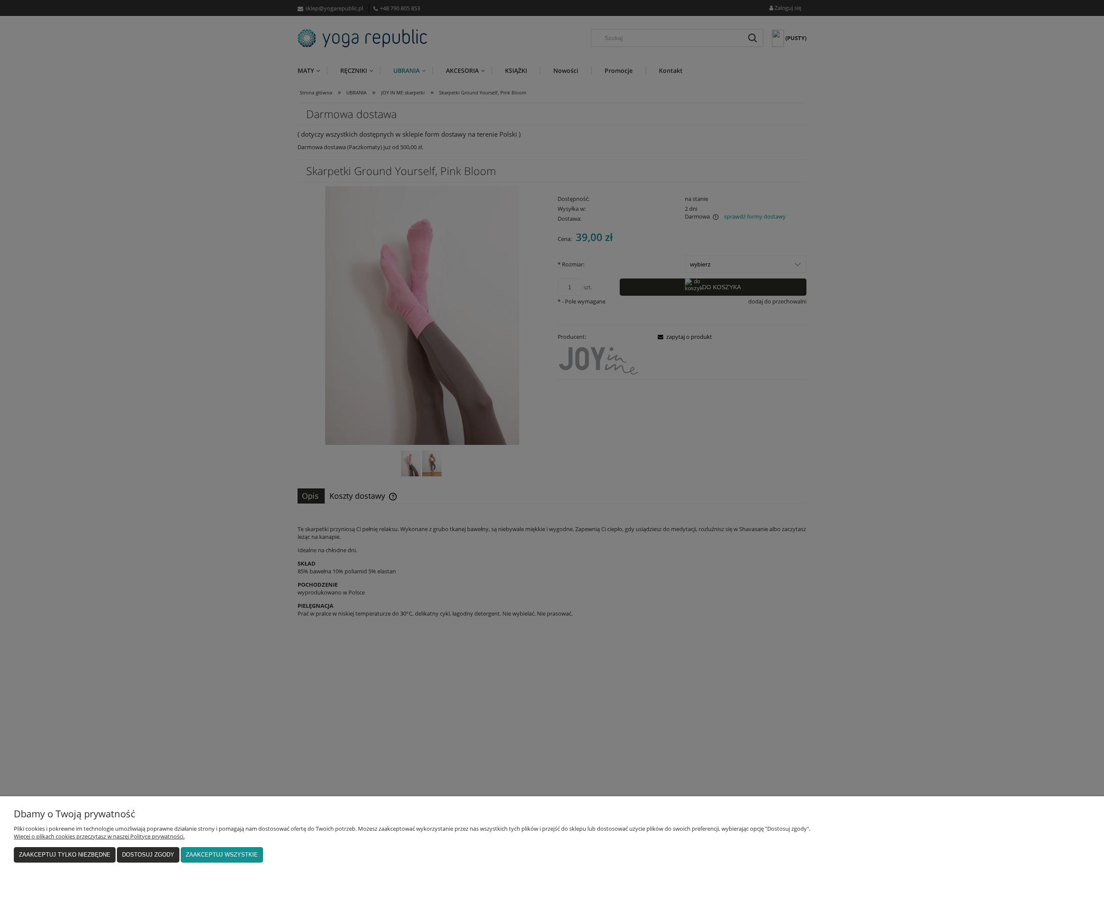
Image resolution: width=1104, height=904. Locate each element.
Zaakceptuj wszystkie (222, 854)
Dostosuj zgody (148, 854)
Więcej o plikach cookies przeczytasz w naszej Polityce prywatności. (99, 836)
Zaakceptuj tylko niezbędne (64, 854)
